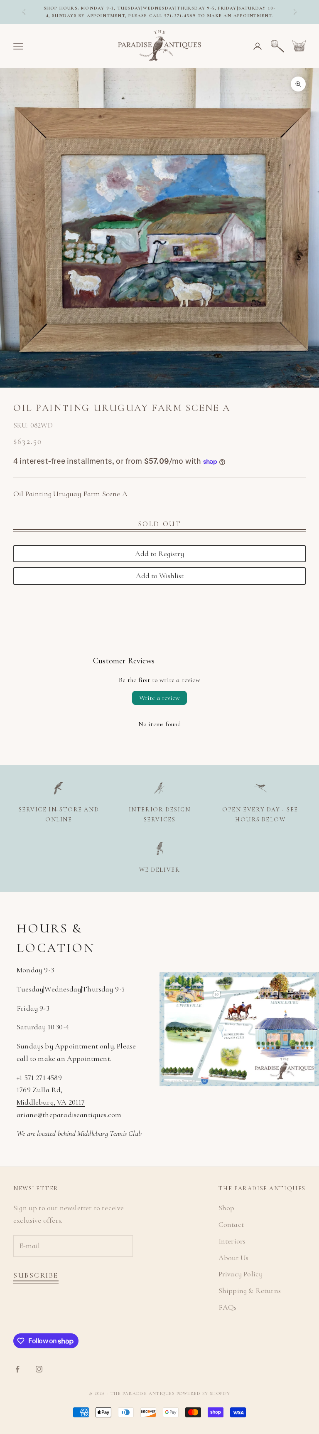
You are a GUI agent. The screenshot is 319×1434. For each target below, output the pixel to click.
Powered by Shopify (204, 1393)
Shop (226, 1207)
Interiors (232, 1241)
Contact (231, 1224)
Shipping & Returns (249, 1290)
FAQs (227, 1307)
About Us (233, 1257)
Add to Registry (159, 553)
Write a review (159, 698)
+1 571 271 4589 (39, 1077)
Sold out (159, 523)
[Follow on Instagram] (39, 1369)
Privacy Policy (240, 1273)
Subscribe (36, 1275)
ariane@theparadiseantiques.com (69, 1114)
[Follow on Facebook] (17, 1369)
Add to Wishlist (160, 575)
